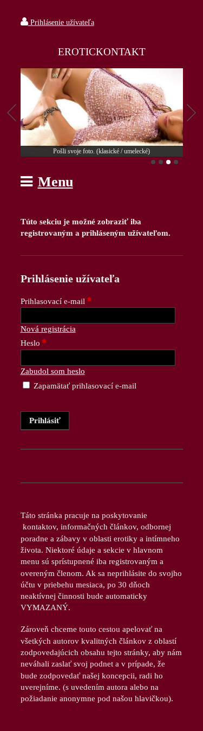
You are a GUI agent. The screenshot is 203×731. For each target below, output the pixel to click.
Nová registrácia (48, 329)
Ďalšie (191, 112)
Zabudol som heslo (53, 371)
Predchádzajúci (12, 112)
